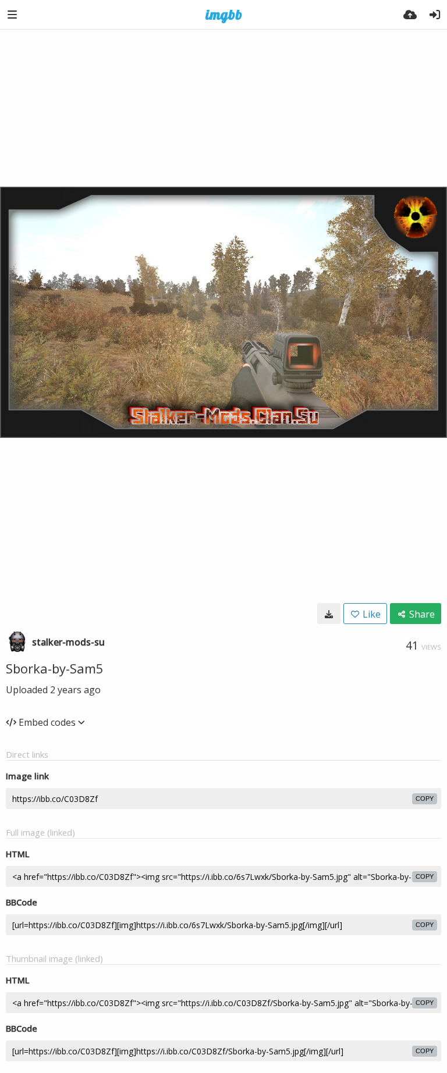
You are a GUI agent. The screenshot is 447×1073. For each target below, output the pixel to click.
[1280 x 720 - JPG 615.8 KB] (328, 613)
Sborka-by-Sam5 (55, 668)
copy (425, 798)
